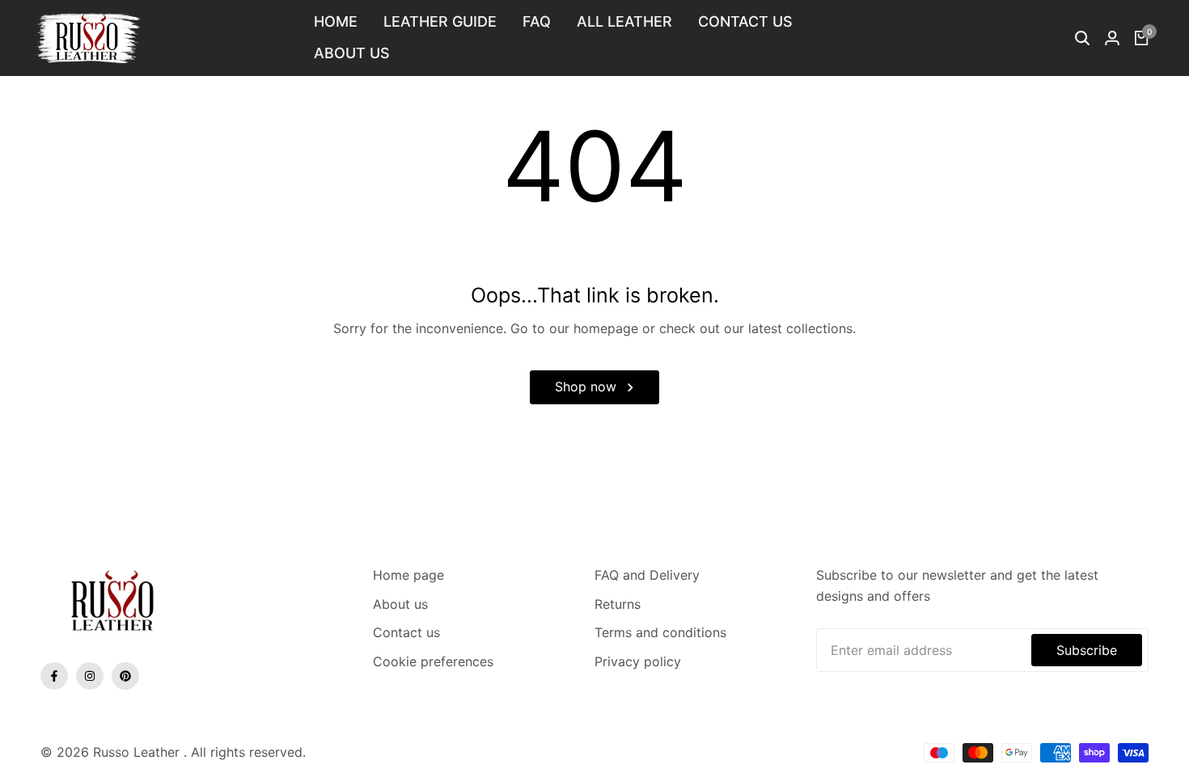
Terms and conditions (660, 632)
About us (400, 604)
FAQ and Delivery (647, 575)
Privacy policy (637, 661)
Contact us (406, 632)
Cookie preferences (433, 661)
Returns (617, 604)
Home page (408, 575)
